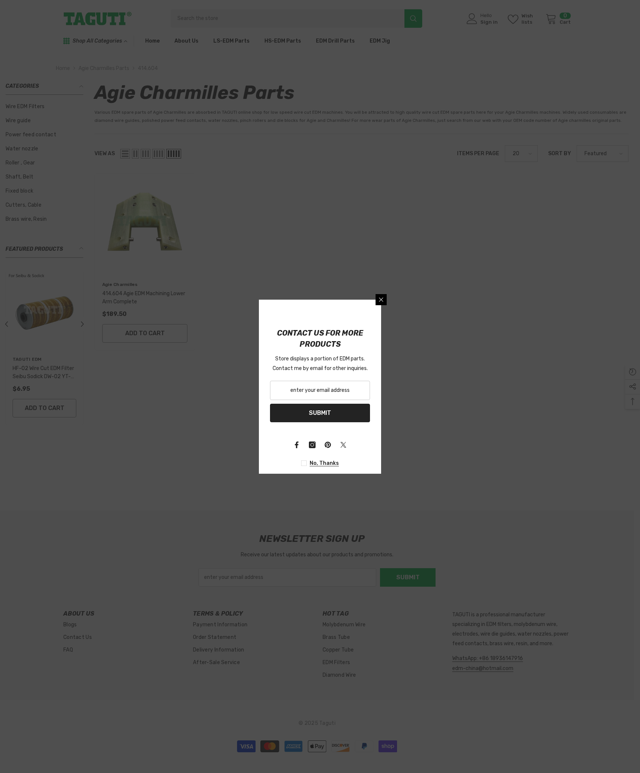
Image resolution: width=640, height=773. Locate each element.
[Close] (381, 299)
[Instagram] (312, 445)
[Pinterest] (328, 445)
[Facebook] (296, 445)
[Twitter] (343, 445)
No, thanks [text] (324, 463)
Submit (320, 412)
